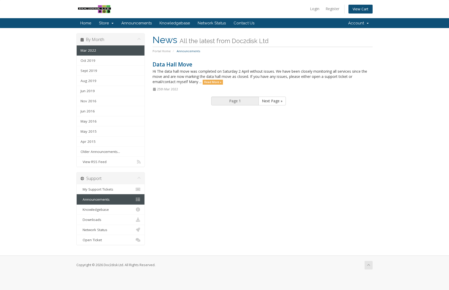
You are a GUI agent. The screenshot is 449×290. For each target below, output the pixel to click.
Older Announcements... (100, 151)
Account (357, 23)
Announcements (136, 23)
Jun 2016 (88, 111)
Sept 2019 (89, 70)
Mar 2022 (88, 50)
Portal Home (162, 51)
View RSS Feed (94, 161)
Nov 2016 (88, 101)
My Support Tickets (97, 189)
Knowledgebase (175, 23)
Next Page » (272, 100)
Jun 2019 (88, 91)
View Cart (360, 8)
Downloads (91, 219)
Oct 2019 (88, 60)
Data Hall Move (172, 64)
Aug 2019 (88, 80)
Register (332, 8)
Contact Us (244, 23)
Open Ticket (91, 240)
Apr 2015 (88, 141)
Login (314, 8)
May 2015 (89, 131)
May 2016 (89, 121)
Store (105, 23)
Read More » (212, 82)
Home (85, 23)
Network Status (212, 23)
